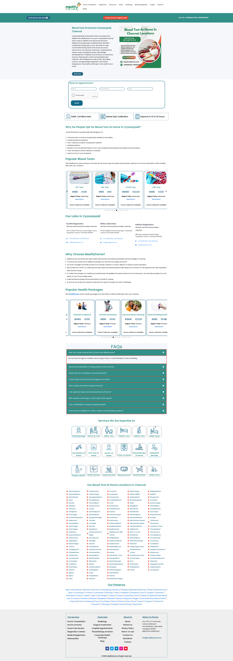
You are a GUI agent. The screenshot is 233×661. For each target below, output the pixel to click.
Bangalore (126, 590)
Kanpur (120, 595)
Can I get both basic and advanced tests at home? (90, 392)
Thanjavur (148, 601)
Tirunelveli (158, 601)
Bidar (71, 593)
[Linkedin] (116, 648)
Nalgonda (127, 598)
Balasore (116, 590)
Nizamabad (154, 598)
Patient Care (124, 436)
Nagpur (136, 598)
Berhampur (142, 590)
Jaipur (93, 595)
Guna (143, 593)
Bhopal (151, 590)
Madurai (93, 598)
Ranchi (114, 601)
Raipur (107, 601)
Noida (162, 598)
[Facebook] (107, 648)
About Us (160, 5)
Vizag (129, 604)
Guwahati (159, 593)
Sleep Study (154, 436)
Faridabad (124, 593)
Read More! (78, 199)
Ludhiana (84, 598)
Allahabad (87, 590)
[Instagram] (121, 648)
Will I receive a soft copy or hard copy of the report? (90, 398)
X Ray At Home (124, 455)
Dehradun (109, 593)
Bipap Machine (124, 475)
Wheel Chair (154, 475)
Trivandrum (95, 604)
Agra (67, 590)
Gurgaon (150, 593)
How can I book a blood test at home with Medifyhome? (92, 352)
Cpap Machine (108, 475)
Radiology (129, 5)
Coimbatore (98, 593)
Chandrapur (79, 593)
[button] (105, 210)
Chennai (89, 593)
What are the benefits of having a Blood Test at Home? (91, 367)
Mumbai (111, 598)
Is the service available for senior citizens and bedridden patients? (96, 411)
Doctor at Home (109, 454)
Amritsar (96, 590)
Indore (79, 595)
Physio (121, 5)
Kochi (137, 595)
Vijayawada (137, 604)
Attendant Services (154, 454)
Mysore (119, 598)
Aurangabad (106, 590)
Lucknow (75, 598)
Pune (97, 601)
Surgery (152, 5)
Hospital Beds (139, 475)
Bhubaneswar (160, 590)
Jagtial (86, 595)
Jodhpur (112, 595)
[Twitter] (112, 648)
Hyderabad (70, 595)
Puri (101, 601)
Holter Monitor (94, 475)
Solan (128, 601)
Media (85, 9)
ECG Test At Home (94, 454)
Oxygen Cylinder (78, 475)
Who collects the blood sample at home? (86, 386)
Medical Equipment (141, 5)
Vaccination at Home (78, 454)
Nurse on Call (94, 436)
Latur (69, 598)
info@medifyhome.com (152, 638)
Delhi (117, 593)
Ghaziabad (134, 593)
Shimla (121, 601)
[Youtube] (126, 648)
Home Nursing (78, 436)
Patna (81, 601)
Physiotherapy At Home (139, 454)
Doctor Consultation (89, 5)
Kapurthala (128, 595)
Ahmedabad (76, 590)
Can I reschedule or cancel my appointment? (87, 404)
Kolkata (144, 595)
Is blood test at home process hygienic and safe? (89, 379)
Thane (140, 601)
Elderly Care (139, 436)
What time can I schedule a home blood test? (87, 373)
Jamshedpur (102, 595)
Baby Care (109, 436)
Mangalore (102, 598)
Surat (134, 601)
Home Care (112, 5)
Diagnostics (103, 5)
